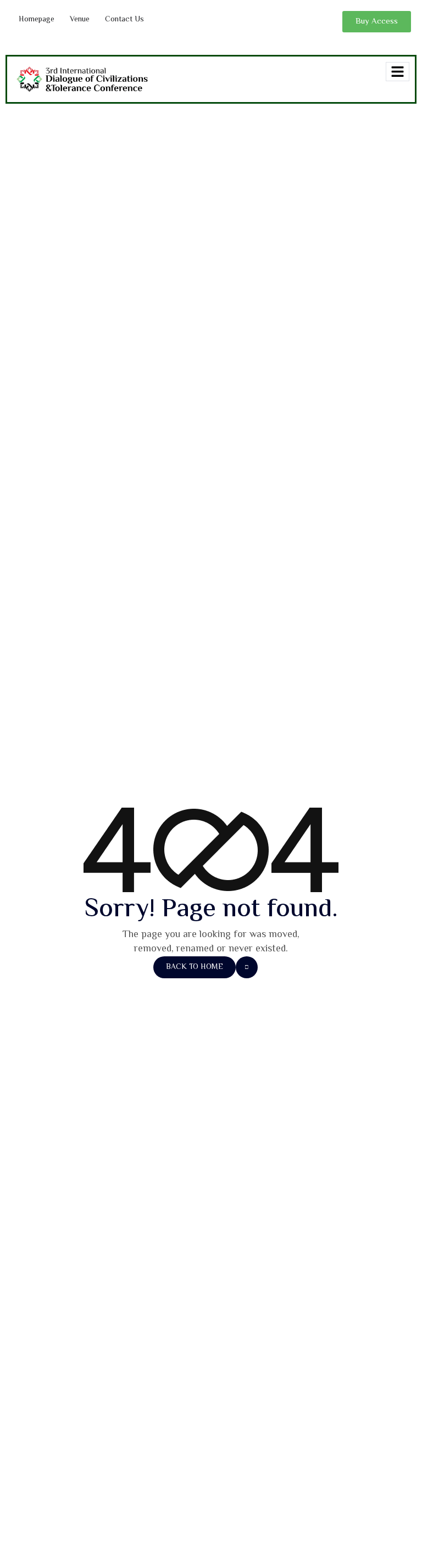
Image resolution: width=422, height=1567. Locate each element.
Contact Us (124, 20)
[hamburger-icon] (397, 72)
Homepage (36, 20)
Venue (80, 20)
